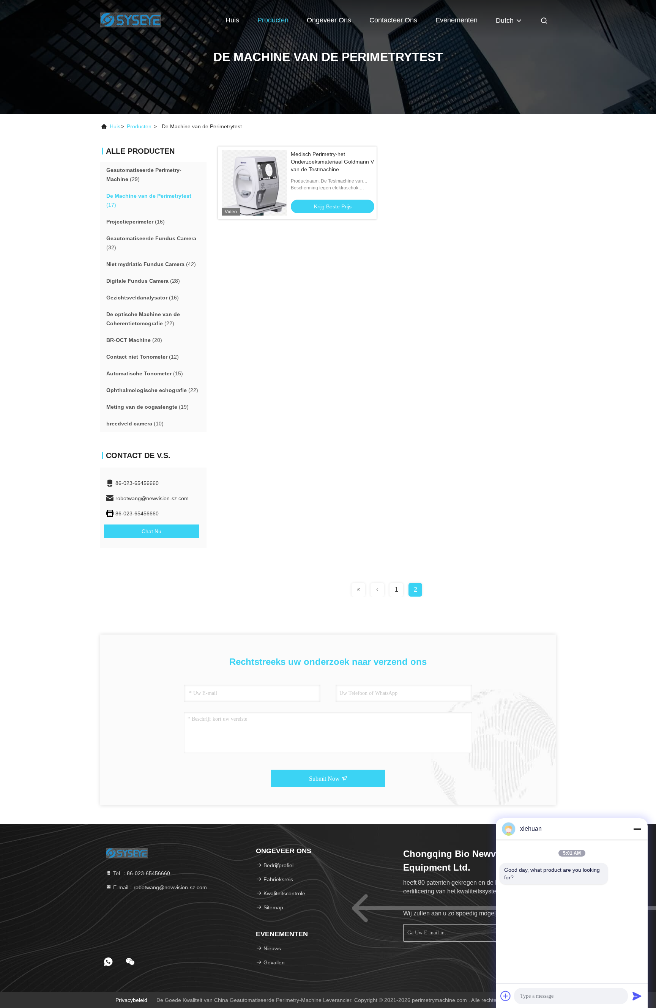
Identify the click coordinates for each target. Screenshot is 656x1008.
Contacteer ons (393, 20)
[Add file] (505, 996)
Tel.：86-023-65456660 (141, 873)
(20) (134, 340)
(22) (143, 318)
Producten (273, 20)
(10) (135, 424)
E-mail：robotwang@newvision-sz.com (159, 887)
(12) (142, 357)
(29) (143, 174)
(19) (147, 407)
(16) (135, 222)
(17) (148, 200)
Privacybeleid (131, 1000)
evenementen (456, 20)
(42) (151, 264)
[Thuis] (130, 19)
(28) (143, 281)
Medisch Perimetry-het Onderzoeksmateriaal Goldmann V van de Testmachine (332, 161)
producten (139, 126)
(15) (144, 373)
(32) (151, 242)
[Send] (637, 996)
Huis (232, 20)
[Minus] (637, 828)
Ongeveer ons (329, 20)
